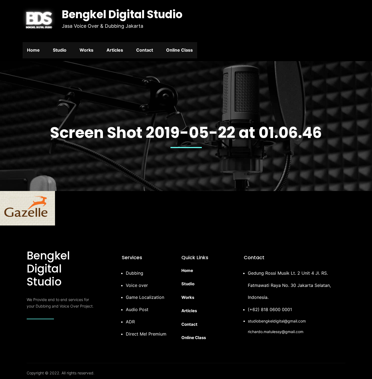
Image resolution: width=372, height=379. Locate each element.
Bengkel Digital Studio (122, 14)
